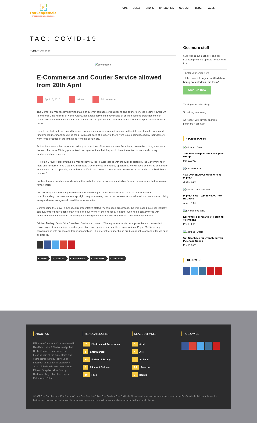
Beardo (140, 374)
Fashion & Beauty (97, 359)
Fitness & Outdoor (97, 367)
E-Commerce (108, 99)
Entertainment (95, 351)
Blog (198, 8)
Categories (166, 8)
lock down (99, 258)
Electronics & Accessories (102, 344)
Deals (137, 8)
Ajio (139, 351)
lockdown (118, 258)
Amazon (142, 367)
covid (44, 258)
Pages (211, 8)
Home (124, 8)
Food (91, 374)
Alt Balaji (141, 359)
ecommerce (79, 258)
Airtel (139, 344)
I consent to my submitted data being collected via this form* (204, 80)
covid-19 (60, 258)
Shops (150, 8)
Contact (184, 8)
